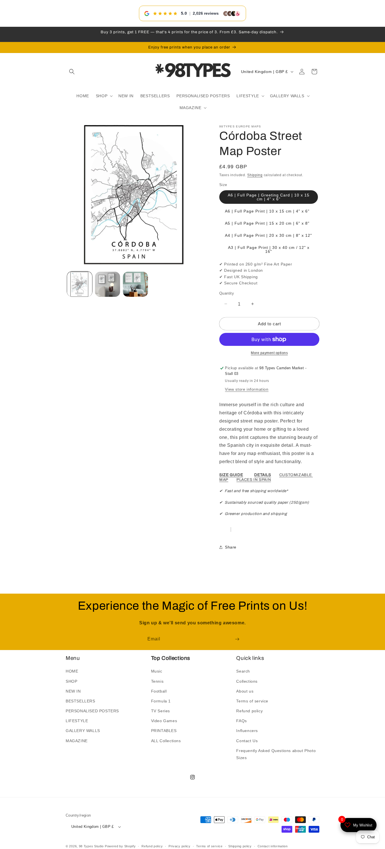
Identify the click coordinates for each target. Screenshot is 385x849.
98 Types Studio (91, 846)
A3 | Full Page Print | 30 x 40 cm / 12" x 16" (268, 249)
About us (244, 691)
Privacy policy (180, 846)
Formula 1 (161, 701)
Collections (247, 681)
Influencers (247, 730)
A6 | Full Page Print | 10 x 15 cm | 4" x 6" (267, 211)
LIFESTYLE (77, 720)
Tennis (157, 681)
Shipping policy (240, 846)
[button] (72, 71)
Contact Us (247, 741)
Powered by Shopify (120, 846)
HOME (72, 671)
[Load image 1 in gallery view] (79, 284)
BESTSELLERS (80, 701)
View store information (246, 389)
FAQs (241, 720)
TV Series (160, 711)
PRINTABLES (164, 730)
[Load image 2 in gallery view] (107, 284)
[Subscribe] (237, 639)
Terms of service (252, 701)
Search (243, 671)
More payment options (269, 353)
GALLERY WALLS (83, 730)
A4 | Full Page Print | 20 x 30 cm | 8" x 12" (268, 235)
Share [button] (230, 547)
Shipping (255, 175)
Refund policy (249, 711)
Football (159, 691)
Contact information (273, 846)
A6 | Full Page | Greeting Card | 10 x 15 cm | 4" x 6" (268, 197)
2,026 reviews (206, 13)
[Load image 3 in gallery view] (135, 284)
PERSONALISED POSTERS (92, 711)
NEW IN (73, 691)
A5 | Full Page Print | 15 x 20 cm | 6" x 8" (267, 223)
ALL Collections (166, 741)
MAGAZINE (77, 741)
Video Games (164, 720)
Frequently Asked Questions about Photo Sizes (276, 754)
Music (156, 671)
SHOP (71, 681)
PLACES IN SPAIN (253, 479)
